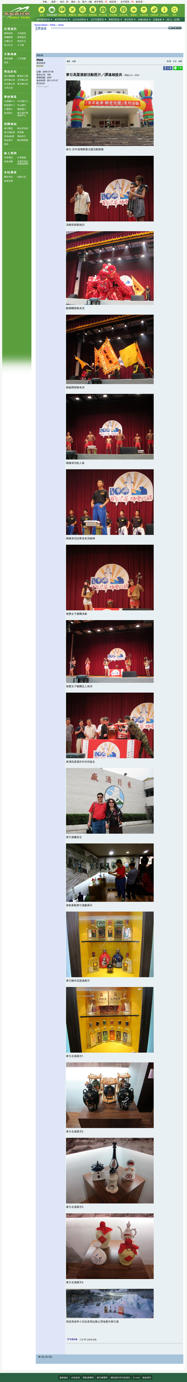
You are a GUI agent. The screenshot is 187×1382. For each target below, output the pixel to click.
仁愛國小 (8, 109)
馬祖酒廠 (113, 14)
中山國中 (21, 105)
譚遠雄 (61, 24)
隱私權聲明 (88, 1377)
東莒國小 (8, 113)
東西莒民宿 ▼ (115, 19)
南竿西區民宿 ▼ (63, 19)
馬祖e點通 (9, 136)
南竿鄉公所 (9, 79)
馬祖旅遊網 (52, 14)
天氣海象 (10, 54)
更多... (7, 62)
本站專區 (10, 172)
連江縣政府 (9, 132)
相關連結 (10, 124)
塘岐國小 (21, 109)
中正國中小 (22, 101)
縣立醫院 (8, 128)
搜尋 (175, 14)
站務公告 (21, 176)
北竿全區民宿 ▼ (81, 19)
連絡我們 (146, 1377)
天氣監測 (154, 14)
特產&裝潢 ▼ (144, 19)
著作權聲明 (102, 1377)
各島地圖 (8, 161)
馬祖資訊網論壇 (41, 24)
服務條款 (63, 1377)
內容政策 (75, 1377)
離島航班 (8, 33)
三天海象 (21, 58)
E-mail (136, 1377)
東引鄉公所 (22, 83)
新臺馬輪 (93, 14)
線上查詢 (10, 153)
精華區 (53, 24)
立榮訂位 (8, 41)
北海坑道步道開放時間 (22, 162)
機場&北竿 (82, 14)
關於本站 (8, 176)
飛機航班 (72, 14)
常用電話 (8, 157)
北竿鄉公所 (22, 79)
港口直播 (103, 14)
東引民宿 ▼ (130, 19)
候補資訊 (21, 37)
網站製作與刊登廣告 (120, 1377)
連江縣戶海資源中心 (22, 113)
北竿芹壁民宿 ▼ (99, 19)
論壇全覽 (8, 180)
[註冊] (177, 19)
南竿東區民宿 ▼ (45, 19)
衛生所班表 (22, 128)
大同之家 (8, 87)
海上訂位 (8, 45)
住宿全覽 (123, 14)
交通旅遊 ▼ (159, 19)
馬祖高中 (8, 140)
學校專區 (10, 97)
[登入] (169, 19)
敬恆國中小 (9, 105)
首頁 (42, 14)
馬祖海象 (8, 58)
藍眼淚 (134, 14)
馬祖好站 (10, 71)
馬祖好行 (21, 136)
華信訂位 (21, 41)
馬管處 (20, 132)
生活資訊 (164, 14)
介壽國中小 (9, 101)
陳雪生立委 (22, 76)
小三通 (20, 45)
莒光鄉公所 (9, 83)
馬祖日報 (62, 14)
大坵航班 (21, 33)
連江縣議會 (9, 76)
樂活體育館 (22, 140)
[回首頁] (16, 18)
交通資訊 (10, 29)
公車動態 (21, 157)
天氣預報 (144, 14)
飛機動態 (8, 37)
